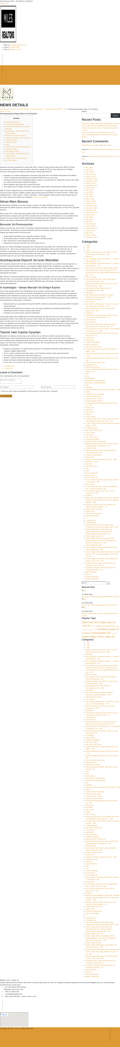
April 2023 (89, 197)
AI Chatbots (90, 338)
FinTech (88, 414)
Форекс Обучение (92, 579)
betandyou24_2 (91, 365)
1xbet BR (86, 626)
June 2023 (89, 192)
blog (87, 376)
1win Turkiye (90, 302)
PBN (87, 468)
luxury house (90, 432)
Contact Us (4, 3)
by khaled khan (9, 366)
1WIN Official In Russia (93, 299)
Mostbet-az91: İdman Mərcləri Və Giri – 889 (101, 459)
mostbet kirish (91, 448)
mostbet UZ (87, 633)
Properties (115, 1033)
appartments (90, 340)
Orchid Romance (91, 466)
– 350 (88, 248)
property (89, 495)
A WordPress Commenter (91, 145)
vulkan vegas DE (106, 636)
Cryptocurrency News (93, 396)
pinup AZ (105, 632)
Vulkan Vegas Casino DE (94, 536)
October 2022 (91, 210)
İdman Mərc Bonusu (12, 122)
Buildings (89, 387)
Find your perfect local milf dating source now (98, 132)
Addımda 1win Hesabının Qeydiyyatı (18, 138)
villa (117, 633)
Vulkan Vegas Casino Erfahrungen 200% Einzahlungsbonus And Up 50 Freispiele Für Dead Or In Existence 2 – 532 (101, 540)
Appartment (93, 626)
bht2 (87, 374)
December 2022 (91, 206)
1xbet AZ (111, 622)
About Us (7, 69)
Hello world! (106, 145)
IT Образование (91, 428)
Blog (5, 78)
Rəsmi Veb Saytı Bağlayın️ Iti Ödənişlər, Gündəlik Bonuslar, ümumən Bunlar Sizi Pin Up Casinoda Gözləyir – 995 (102, 500)
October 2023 (91, 183)
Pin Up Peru (90, 484)
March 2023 (90, 199)
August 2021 (90, 230)
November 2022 (91, 208)
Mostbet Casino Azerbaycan (96, 441)
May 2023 (89, 194)
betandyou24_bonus (93, 367)
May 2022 (89, 219)
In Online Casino (11, 142)
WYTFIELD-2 (12, 75)
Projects (7, 71)
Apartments (116, 1035)
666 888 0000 (14, 47)
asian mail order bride (93, 347)
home (83, 629)
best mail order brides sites (95, 362)
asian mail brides (92, 344)
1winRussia (89, 313)
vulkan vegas (89, 636)
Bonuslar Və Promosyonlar (14, 124)
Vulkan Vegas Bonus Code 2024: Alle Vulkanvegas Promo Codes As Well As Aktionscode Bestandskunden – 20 (99, 531)
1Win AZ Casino (91, 277)
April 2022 (89, 221)
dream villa (89, 407)
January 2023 (90, 203)
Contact (6, 82)
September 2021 (91, 228)
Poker (7, 144)
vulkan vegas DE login (93, 545)
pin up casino (90, 475)
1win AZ (93, 622)
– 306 (88, 245)
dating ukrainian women (94, 401)
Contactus (115, 1040)
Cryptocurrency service (94, 398)
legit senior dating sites (94, 430)
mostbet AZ (113, 629)
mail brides (89, 435)
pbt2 (87, 471)
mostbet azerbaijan (92, 439)
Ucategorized (90, 520)
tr (86, 518)
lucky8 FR (90, 629)
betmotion (100, 626)
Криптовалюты (91, 572)
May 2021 (89, 233)
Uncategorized (91, 522)
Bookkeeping (90, 378)
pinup (96, 632)
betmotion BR (110, 626)
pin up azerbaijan (92, 473)
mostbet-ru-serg (91, 462)
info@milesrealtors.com (18, 45)
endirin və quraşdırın (40, 197)
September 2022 (92, 212)
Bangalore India (15, 49)
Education (89, 410)
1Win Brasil (89, 293)
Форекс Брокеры (92, 576)
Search (84, 111)
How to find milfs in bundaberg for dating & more (99, 126)
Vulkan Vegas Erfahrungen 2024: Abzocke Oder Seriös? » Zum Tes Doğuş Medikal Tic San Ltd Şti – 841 (103, 554)
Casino (88, 392)
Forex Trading (12, 80)
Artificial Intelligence (93, 342)
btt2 (87, 385)
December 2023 (91, 179)
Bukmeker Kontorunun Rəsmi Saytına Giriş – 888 (103, 389)
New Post (89, 464)
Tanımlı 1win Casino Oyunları (15, 135)
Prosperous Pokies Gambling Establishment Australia (100, 123)
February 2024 (91, 174)
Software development (94, 513)
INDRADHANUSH (14, 73)
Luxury (95, 629)
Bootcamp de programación (96, 383)
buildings (117, 626)
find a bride (90, 412)
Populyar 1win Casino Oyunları (16, 158)
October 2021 (90, 226)
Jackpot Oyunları (11, 140)
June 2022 (89, 217)
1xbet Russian (90, 322)
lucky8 (86, 629)
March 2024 (90, 172)
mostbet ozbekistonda (94, 455)
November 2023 (91, 181)
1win (85, 622)
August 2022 (90, 215)
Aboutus (115, 1031)
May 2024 (89, 167)
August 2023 (90, 188)
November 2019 (91, 237)
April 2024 (89, 170)
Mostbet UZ (90, 457)
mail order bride (91, 437)
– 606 (88, 250)
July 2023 (89, 190)
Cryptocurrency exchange (95, 394)
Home (6, 66)
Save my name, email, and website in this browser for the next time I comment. (30, 391)
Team (114, 1037)
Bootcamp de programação (95, 380)
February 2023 (91, 201)
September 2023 (92, 185)
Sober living (90, 511)
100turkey (89, 257)
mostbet (102, 629)
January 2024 (90, 176)
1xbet (102, 622)
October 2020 (91, 235)
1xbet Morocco (91, 320)
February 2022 (91, 224)
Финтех (88, 574)
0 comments (8, 368)
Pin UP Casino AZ (92, 477)
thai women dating (92, 516)
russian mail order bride (94, 509)
